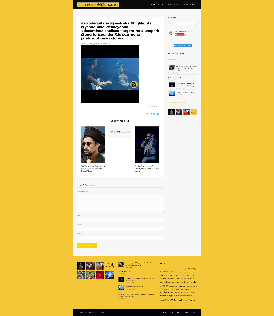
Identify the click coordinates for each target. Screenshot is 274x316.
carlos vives (168, 272)
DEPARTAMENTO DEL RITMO (173, 278)
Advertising (163, 269)
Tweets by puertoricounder (177, 103)
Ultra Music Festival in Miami (185, 92)
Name (79, 216)
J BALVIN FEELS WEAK (120, 132)
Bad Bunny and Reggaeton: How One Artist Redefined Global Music (93, 168)
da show (184, 275)
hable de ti (191, 278)
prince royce (179, 292)
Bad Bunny (191, 269)
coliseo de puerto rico (180, 272)
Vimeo (168, 300)
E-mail (79, 225)
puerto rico (187, 292)
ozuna (189, 289)
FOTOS (160, 4)
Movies (192, 286)
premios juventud (167, 292)
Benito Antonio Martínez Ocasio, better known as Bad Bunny (147, 168)
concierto (164, 275)
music (195, 286)
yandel (183, 299)
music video (164, 289)
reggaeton (173, 295)
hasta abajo (163, 282)
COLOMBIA (191, 272)
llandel (175, 286)
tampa (190, 295)
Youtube (192, 300)
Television (162, 300)
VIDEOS (168, 4)
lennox (171, 286)
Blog (161, 272)
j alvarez (177, 282)
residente (181, 295)
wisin (174, 299)
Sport (186, 295)
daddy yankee (174, 275)
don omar (184, 278)
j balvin (183, 282)
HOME (153, 4)
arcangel (184, 269)
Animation (177, 269)
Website (79, 234)
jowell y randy (190, 282)
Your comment (82, 192)
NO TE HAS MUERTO (173, 289)
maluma (181, 286)
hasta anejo (170, 282)
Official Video (183, 289)
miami (187, 286)
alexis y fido (171, 269)
